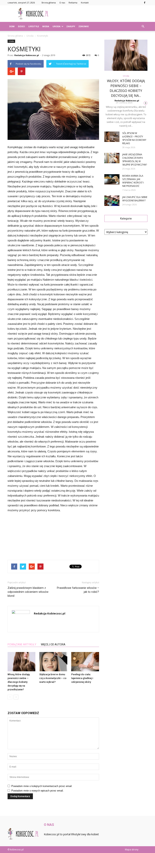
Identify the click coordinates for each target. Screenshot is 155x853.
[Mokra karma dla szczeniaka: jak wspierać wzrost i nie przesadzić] (111, 179)
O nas (62, 2)
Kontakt (85, 2)
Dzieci (21, 26)
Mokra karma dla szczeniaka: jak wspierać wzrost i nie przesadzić (133, 181)
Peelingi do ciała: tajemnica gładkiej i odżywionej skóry (82, 678)
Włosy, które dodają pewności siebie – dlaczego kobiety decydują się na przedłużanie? (19, 682)
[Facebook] (144, 2)
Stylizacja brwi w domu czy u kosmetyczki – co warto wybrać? (52, 678)
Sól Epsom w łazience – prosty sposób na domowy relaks (134, 138)
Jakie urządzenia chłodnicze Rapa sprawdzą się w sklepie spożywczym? (134, 159)
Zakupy (70, 26)
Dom (12, 26)
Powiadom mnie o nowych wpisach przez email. (37, 790)
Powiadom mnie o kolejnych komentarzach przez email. (41, 786)
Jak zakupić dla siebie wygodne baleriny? (134, 199)
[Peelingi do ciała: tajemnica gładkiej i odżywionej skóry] (85, 661)
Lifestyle (33, 26)
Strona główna (48, 2)
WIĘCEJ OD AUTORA (53, 644)
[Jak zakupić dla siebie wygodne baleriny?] (111, 201)
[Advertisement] (103, 13)
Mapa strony (131, 849)
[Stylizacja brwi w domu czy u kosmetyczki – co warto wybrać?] (53, 661)
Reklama (73, 2)
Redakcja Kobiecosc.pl (26, 55)
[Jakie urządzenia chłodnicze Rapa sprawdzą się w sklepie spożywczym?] (111, 158)
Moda (45, 26)
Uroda (56, 26)
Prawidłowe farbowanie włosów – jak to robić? (78, 590)
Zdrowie (83, 26)
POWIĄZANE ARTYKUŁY (22, 644)
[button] (142, 26)
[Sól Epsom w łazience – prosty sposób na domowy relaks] (111, 137)
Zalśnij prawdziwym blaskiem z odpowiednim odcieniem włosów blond (28, 591)
